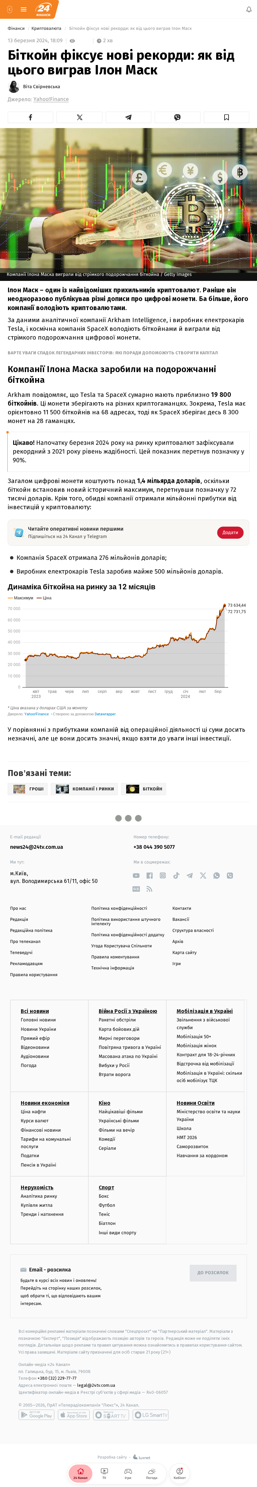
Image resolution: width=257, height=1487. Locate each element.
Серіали (107, 1148)
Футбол (107, 1205)
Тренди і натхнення (42, 1214)
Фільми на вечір (117, 1130)
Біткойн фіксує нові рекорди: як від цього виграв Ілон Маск (130, 28)
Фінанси (17, 28)
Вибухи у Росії (114, 1066)
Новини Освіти (196, 1103)
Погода (28, 1066)
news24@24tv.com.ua (36, 847)
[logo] (43, 9)
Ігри (176, 964)
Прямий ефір (35, 1038)
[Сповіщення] (249, 9)
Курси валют (35, 1121)
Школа (184, 1128)
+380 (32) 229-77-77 (57, 1378)
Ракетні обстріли (117, 1020)
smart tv (111, 1415)
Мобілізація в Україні (205, 1011)
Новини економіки (45, 1103)
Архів (177, 942)
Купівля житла (37, 1205)
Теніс (104, 1214)
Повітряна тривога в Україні (130, 1047)
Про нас (18, 908)
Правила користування (34, 975)
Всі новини (35, 1011)
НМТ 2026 (187, 1137)
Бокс (104, 1196)
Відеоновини (35, 1047)
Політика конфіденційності (119, 908)
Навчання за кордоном (202, 1156)
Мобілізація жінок (197, 1046)
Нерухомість (37, 1187)
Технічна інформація (112, 968)
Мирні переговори (119, 1038)
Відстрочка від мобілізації (205, 1064)
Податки (30, 1156)
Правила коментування (115, 957)
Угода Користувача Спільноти (121, 946)
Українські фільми (119, 1121)
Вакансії (180, 919)
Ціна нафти (33, 1112)
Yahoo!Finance (51, 99)
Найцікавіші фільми (121, 1112)
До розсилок (213, 1273)
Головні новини (38, 1020)
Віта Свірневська (41, 86)
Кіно (104, 1103)
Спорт (106, 1187)
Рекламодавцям (26, 964)
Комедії (107, 1139)
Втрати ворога (115, 1075)
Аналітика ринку (39, 1196)
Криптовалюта (47, 28)
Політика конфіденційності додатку (128, 935)
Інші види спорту (117, 1233)
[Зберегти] (226, 117)
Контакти (181, 908)
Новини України (38, 1029)
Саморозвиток (192, 1147)
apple (74, 1415)
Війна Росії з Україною (128, 1011)
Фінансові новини (41, 1130)
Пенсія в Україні (38, 1165)
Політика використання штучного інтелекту (126, 921)
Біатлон (107, 1224)
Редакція (19, 919)
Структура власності (193, 931)
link (136, 875)
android (36, 1415)
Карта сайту (184, 953)
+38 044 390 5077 (154, 847)
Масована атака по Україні (128, 1056)
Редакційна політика (31, 931)
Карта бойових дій (119, 1029)
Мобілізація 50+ (194, 1036)
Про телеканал (25, 942)
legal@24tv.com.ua (96, 1385)
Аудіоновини (35, 1056)
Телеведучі (21, 953)
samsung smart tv (151, 1415)
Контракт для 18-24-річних (206, 1055)
